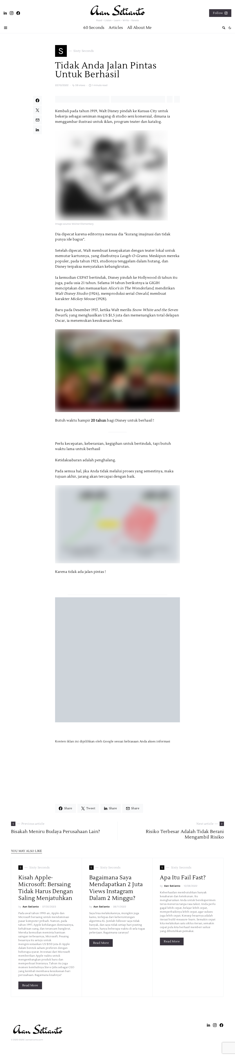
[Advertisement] (117, 769)
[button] (230, 27)
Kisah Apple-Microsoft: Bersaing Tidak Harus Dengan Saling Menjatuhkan (45, 888)
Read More (30, 985)
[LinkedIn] (5, 13)
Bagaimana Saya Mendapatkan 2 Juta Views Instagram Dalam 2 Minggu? (116, 888)
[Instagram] (12, 13)
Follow (218, 13)
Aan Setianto (31, 906)
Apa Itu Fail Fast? (183, 877)
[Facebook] (18, 13)
